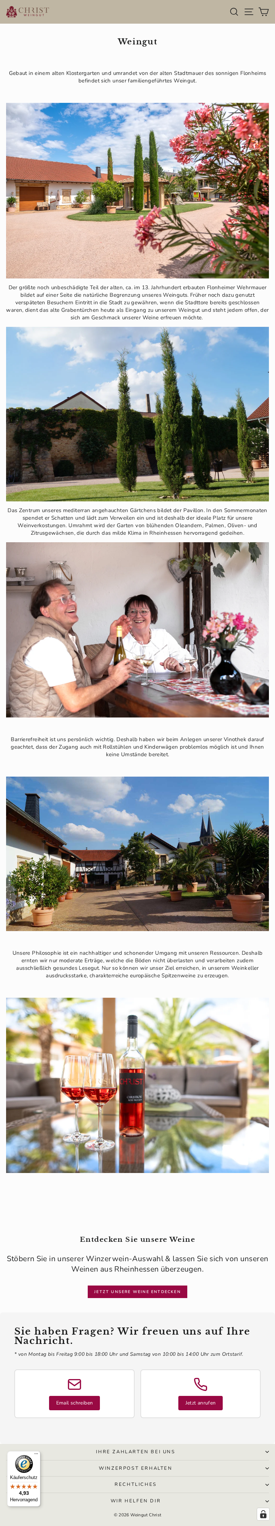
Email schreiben (74, 1402)
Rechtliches (136, 1484)
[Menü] (36, 1455)
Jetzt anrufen (200, 1402)
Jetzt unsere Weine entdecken (137, 1291)
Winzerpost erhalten (135, 1468)
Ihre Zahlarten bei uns (135, 1452)
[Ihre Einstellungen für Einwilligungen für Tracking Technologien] (263, 1514)
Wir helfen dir (136, 1501)
